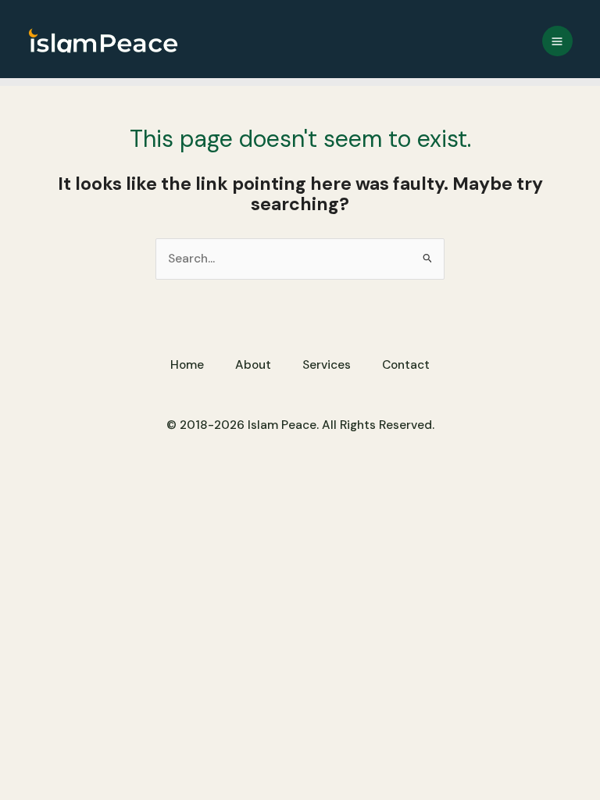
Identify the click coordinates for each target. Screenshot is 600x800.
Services (326, 365)
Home (187, 365)
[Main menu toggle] (557, 41)
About (253, 365)
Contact (406, 365)
